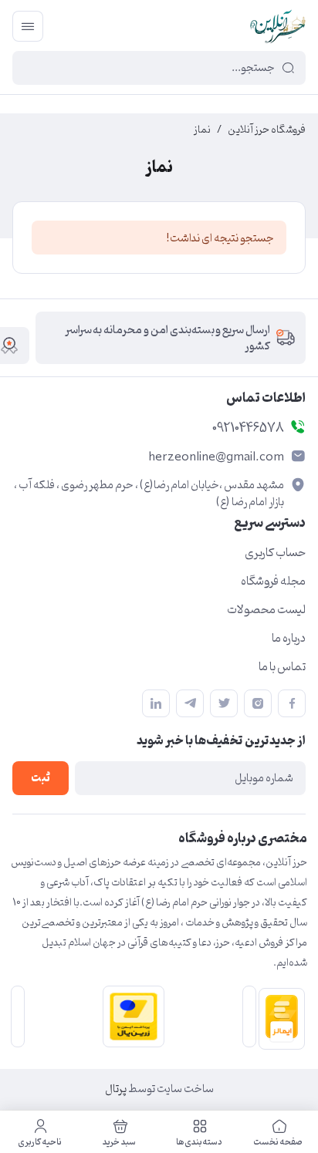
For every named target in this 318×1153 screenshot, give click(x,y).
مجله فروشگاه (273, 581)
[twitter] (224, 703)
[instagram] (258, 703)
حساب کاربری (275, 553)
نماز (202, 130)
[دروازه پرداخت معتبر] (130, 1016)
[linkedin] (156, 703)
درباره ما (289, 638)
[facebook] (292, 703)
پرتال (116, 1089)
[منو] (27, 26)
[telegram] (190, 703)
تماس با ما (282, 667)
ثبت (40, 778)
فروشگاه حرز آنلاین (267, 130)
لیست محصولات (266, 610)
